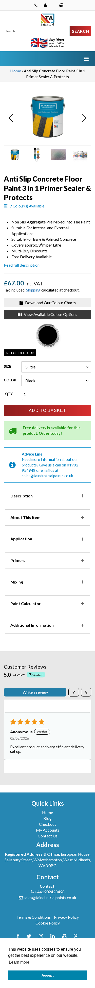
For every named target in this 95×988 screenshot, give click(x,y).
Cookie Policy (47, 922)
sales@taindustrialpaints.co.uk (47, 475)
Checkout (47, 824)
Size (7, 366)
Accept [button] (48, 975)
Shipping (33, 290)
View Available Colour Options (50, 314)
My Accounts (47, 830)
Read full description (22, 265)
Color (10, 380)
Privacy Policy (66, 917)
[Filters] (73, 692)
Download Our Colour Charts (50, 302)
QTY (9, 394)
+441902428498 (50, 891)
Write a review (35, 692)
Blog (47, 818)
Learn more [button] (19, 962)
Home (15, 70)
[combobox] (37, 31)
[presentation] (11, 118)
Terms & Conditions (33, 917)
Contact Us (48, 835)
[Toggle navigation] (86, 58)
